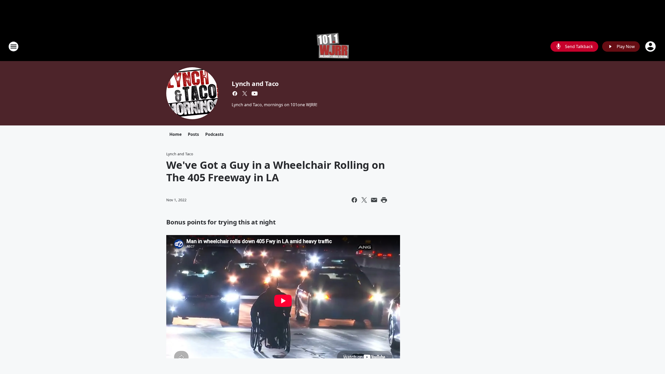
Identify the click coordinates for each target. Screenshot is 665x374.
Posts (193, 134)
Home (175, 134)
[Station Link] (332, 46)
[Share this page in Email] (374, 200)
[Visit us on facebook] (235, 93)
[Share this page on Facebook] (354, 200)
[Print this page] (384, 200)
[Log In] (651, 46)
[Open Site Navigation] (13, 46)
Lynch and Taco (255, 83)
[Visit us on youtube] (254, 93)
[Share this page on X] (364, 200)
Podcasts (214, 134)
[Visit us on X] (245, 93)
